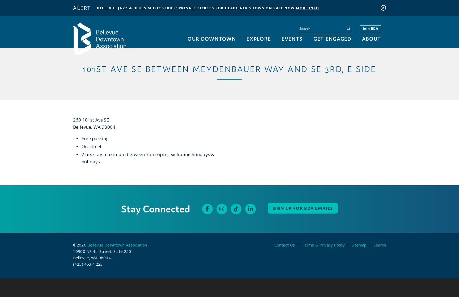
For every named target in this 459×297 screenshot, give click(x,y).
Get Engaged (332, 38)
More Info (307, 8)
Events (292, 38)
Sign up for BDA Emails (303, 208)
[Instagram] (221, 209)
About (371, 38)
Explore (258, 38)
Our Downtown (212, 38)
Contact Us (284, 245)
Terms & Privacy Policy (323, 245)
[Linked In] (250, 209)
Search (379, 245)
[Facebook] (207, 209)
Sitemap (359, 245)
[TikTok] (236, 209)
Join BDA (370, 28)
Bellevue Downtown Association (117, 245)
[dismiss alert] (383, 7)
